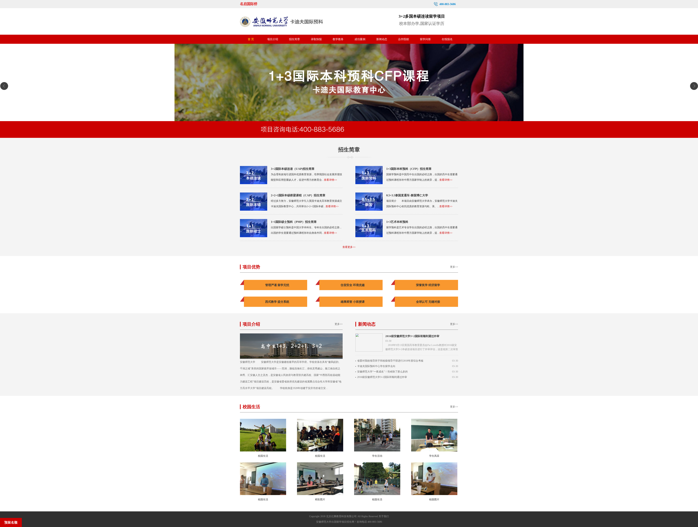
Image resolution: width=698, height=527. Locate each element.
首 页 (251, 39)
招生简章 (294, 39)
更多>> (454, 266)
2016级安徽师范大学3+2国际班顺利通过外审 (412, 336)
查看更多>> (349, 247)
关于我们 (384, 516)
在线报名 (447, 39)
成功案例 (359, 39)
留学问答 (425, 39)
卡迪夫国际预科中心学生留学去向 (376, 366)
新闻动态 (381, 39)
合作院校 (403, 39)
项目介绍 (272, 39)
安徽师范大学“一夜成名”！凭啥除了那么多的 (382, 371)
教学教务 (338, 39)
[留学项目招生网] (253, 4)
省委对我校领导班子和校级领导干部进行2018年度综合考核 (390, 360)
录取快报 (316, 39)
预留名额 (10, 522)
